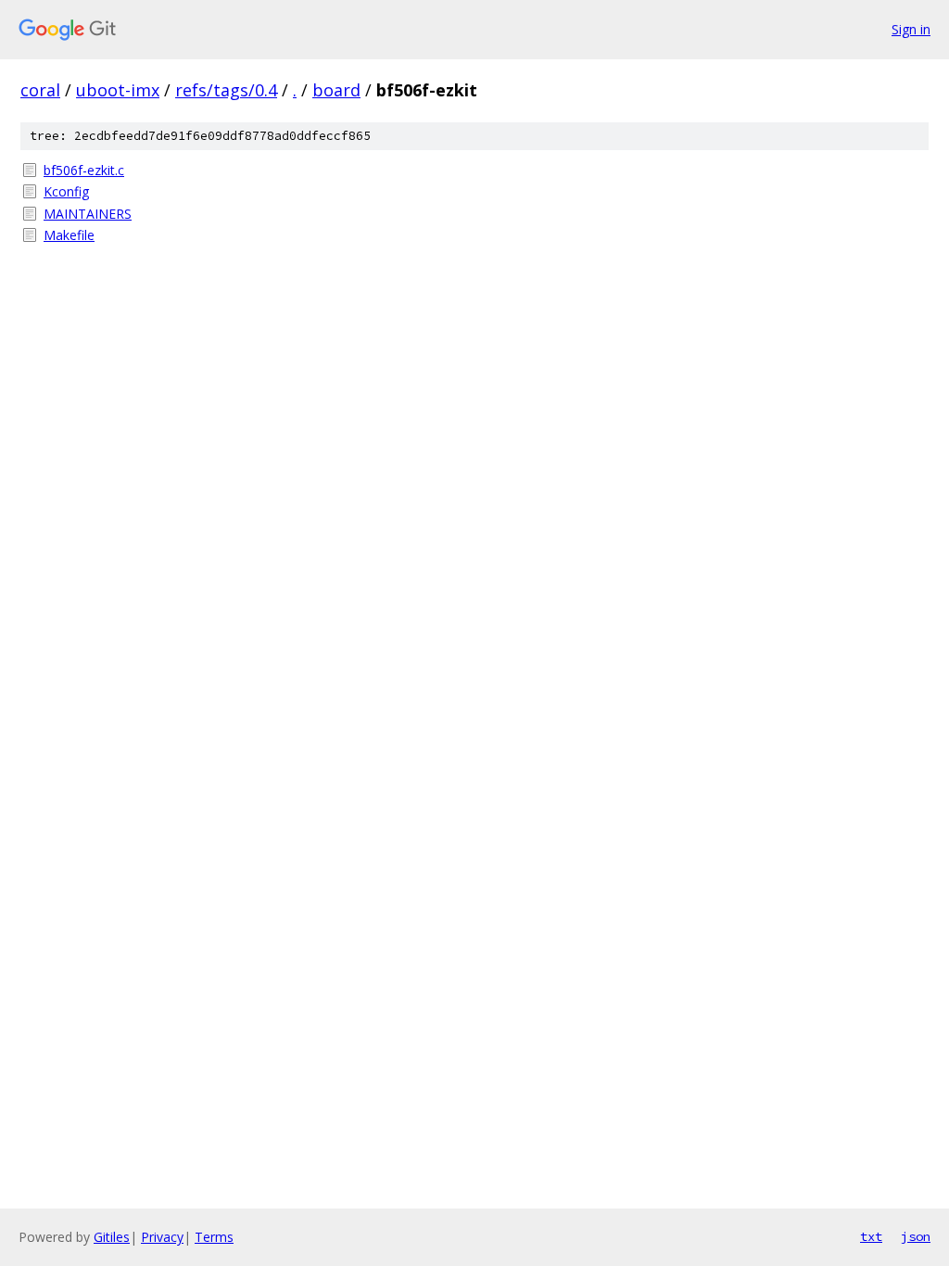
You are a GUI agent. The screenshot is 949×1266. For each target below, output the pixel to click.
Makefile (69, 235)
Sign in (911, 29)
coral (40, 90)
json (915, 1236)
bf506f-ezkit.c (84, 170)
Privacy (162, 1237)
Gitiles (112, 1237)
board (336, 90)
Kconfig (66, 191)
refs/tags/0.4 (226, 90)
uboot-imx (117, 90)
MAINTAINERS (88, 213)
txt (871, 1236)
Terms (214, 1237)
